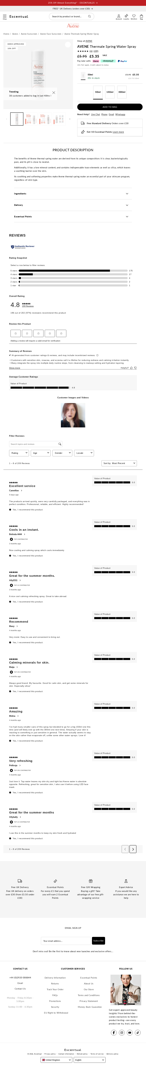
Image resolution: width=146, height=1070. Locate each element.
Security (55, 1007)
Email (111, 114)
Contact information (66, 1054)
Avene (89, 41)
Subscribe (98, 940)
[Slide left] (6, 119)
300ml (121, 92)
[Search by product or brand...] (89, 16)
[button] (4, 16)
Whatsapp (120, 114)
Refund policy (82, 1054)
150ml (110, 92)
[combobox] (71, 16)
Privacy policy (50, 1054)
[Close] (53, 92)
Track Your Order (55, 989)
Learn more (118, 132)
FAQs (55, 995)
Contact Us (20, 988)
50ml (98, 92)
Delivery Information (55, 977)
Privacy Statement (89, 1001)
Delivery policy (113, 1054)
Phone (104, 114)
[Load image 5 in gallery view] (59, 119)
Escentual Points (88, 977)
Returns (55, 983)
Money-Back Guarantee (90, 1007)
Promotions (55, 1001)
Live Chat (95, 114)
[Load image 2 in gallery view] (31, 119)
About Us (89, 983)
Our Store (89, 989)
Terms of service (97, 1054)
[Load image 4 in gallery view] (45, 119)
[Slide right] (70, 119)
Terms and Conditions (89, 995)
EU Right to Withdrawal (56, 1012)
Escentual (38, 1054)
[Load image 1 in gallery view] (16, 119)
